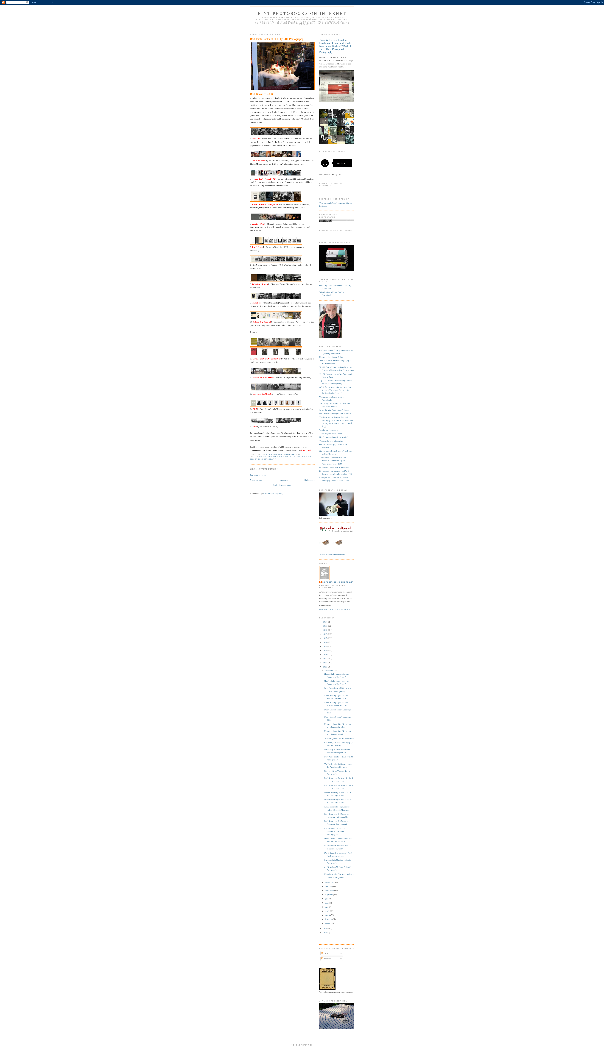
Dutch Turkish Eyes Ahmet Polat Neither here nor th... (338, 854)
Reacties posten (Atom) (273, 493)
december (329, 670)
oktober (328, 886)
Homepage (283, 480)
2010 (325, 658)
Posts (325, 953)
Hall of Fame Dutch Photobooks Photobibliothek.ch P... (338, 840)
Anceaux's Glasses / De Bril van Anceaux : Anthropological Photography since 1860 (332, 460)
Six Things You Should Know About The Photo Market (334, 405)
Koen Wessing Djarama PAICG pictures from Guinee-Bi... (337, 697)
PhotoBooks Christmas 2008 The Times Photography (338, 847)
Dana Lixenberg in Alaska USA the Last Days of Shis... (337, 794)
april (327, 911)
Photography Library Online (331, 357)
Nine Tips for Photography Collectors (335, 413)
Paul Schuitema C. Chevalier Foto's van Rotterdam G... (336, 815)
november (329, 882)
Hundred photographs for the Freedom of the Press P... (336, 675)
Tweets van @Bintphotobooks (332, 554)
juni (327, 902)
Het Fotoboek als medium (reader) (333, 437)
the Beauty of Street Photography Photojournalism (338, 744)
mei (327, 906)
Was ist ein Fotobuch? (328, 430)
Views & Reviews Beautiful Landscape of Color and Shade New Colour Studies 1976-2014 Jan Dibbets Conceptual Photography (335, 46)
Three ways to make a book (330, 433)
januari (328, 923)
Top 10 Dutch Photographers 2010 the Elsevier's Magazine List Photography (336, 369)
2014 (325, 642)
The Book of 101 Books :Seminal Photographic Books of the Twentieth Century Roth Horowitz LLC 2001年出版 (336, 422)
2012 (325, 650)
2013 (325, 646)
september (329, 890)
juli (327, 898)
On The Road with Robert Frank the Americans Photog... (338, 765)
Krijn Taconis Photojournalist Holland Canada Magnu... (337, 808)
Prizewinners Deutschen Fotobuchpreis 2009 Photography (334, 831)
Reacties (327, 958)
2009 (325, 662)
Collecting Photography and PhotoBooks (331, 398)
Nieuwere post (256, 480)
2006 (325, 932)
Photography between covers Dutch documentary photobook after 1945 (335, 472)
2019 (325, 621)
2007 (325, 928)
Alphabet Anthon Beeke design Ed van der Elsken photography (335, 382)
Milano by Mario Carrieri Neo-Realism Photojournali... (337, 751)
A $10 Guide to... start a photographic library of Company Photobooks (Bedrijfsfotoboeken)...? (335, 390)
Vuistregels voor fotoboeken (331, 440)
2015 (325, 638)
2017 (325, 630)
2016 (325, 634)
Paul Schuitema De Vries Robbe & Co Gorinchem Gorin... (338, 780)
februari (328, 919)
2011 (325, 654)
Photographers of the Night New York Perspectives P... (338, 726)
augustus (329, 894)
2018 (325, 625)
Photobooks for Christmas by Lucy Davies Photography (339, 876)
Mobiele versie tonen (282, 485)
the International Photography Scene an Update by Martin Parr (336, 352)
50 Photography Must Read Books (339, 738)
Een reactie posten (258, 475)
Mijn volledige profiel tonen (334, 609)
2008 (325, 666)
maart (327, 915)
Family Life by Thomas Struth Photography (337, 773)
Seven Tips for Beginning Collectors (334, 410)
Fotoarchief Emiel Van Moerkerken (334, 467)
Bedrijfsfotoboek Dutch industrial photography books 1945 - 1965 (334, 479)
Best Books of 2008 (261, 94)
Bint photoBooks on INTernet (302, 13)
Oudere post (309, 480)
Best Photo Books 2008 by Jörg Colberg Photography (337, 690)
